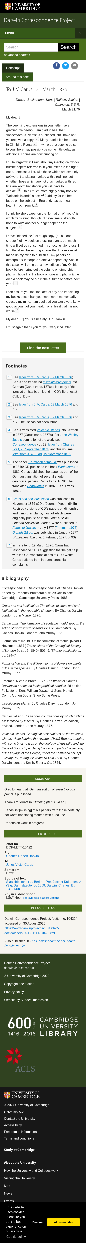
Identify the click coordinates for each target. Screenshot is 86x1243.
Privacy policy (14, 992)
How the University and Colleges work (31, 1170)
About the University (20, 1162)
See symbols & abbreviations (41, 897)
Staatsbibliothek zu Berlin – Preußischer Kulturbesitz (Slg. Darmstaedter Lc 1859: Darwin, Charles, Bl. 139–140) (43, 885)
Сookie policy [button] (16, 1236)
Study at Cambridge (19, 1149)
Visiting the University (19, 1178)
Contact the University (19, 1118)
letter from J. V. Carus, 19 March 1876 (45, 377)
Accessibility (13, 1125)
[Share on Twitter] (65, 65)
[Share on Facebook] (56, 65)
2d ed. (22, 532)
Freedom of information (20, 1132)
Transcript (13, 68)
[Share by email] (74, 65)
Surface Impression (34, 1000)
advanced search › (17, 55)
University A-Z (14, 1112)
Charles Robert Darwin (22, 856)
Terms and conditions (19, 1138)
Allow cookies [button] (63, 1222)
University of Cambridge (24, 976)
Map (7, 1186)
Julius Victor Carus (19, 864)
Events (9, 1201)
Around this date (17, 77)
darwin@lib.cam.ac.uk (19, 968)
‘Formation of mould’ (42, 462)
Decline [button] (37, 1222)
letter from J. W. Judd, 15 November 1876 (41, 454)
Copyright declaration (19, 984)
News (8, 1193)
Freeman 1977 (66, 527)
